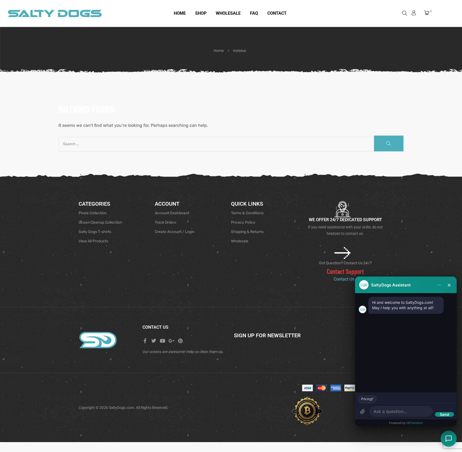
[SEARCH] (388, 144)
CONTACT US (155, 327)
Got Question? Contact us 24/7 (345, 263)
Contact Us (344, 279)
